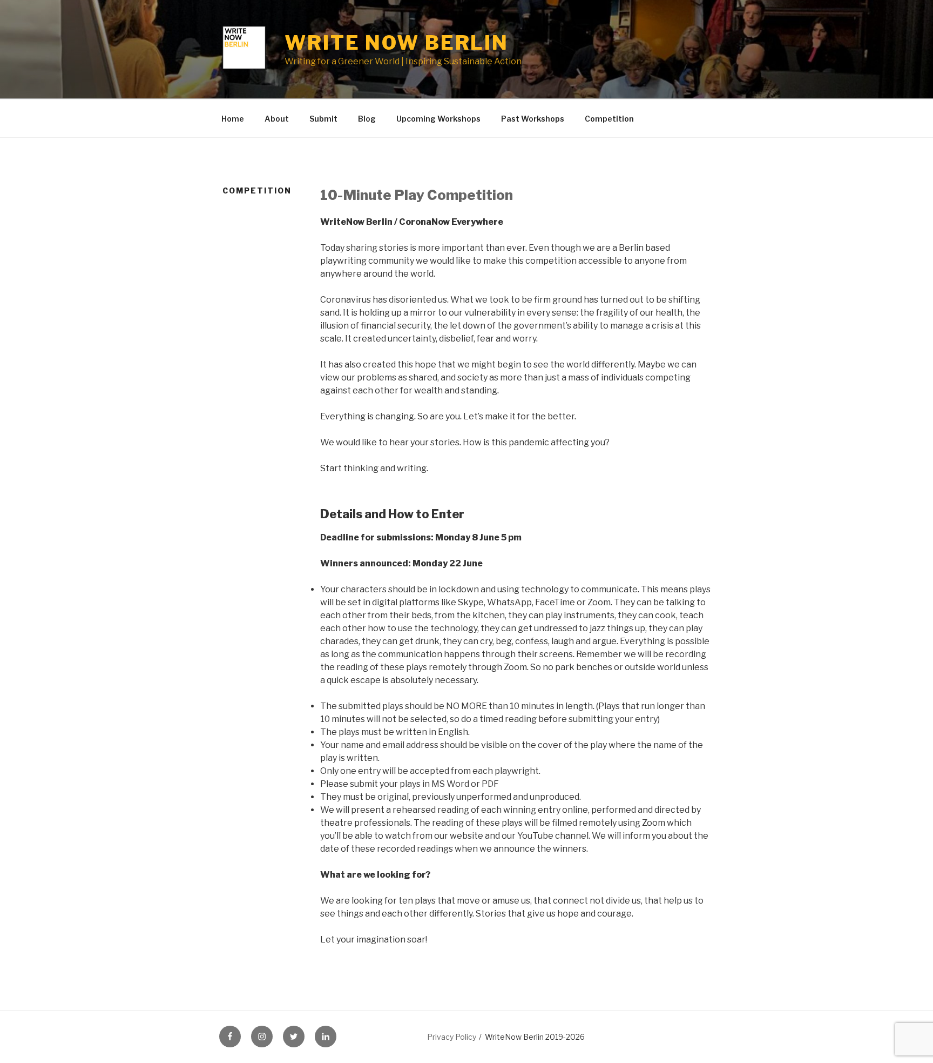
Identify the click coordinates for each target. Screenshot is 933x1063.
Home (232, 118)
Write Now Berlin (397, 43)
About (277, 118)
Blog (367, 118)
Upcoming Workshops (438, 118)
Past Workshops (532, 118)
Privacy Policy (451, 1036)
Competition (609, 118)
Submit (323, 118)
